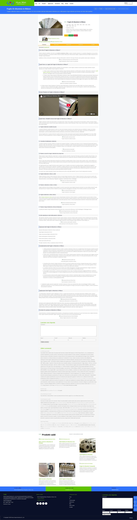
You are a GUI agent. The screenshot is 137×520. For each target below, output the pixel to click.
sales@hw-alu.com (69, 489)
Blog (62, 3)
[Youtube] (135, 0)
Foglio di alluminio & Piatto (110, 8)
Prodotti (43, 3)
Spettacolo (46, 47)
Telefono (84, 338)
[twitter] (133, 0)
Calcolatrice (57, 3)
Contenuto (44, 44)
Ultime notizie (72, 505)
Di (39, 3)
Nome (42, 338)
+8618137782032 (115, 489)
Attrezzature (56, 44)
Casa (36, 3)
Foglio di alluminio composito (87, 466)
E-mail (56, 338)
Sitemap (131, 517)
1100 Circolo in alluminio (45, 479)
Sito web (70, 338)
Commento (43, 324)
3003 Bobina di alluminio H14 (67, 441)
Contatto (71, 3)
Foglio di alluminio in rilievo (47, 197)
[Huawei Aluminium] (17, 3)
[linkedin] (134, 0)
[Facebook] (132, 0)
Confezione (81, 44)
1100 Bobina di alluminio (86, 454)
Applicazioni (50, 3)
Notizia (66, 3)
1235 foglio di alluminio (65, 479)
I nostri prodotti (72, 500)
